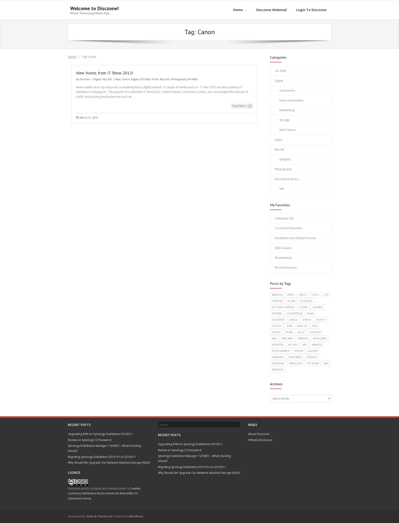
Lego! (278, 140)
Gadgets (284, 159)
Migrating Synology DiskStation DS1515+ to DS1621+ (102, 457)
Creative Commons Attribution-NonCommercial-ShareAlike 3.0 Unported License (104, 493)
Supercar (278, 363)
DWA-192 (302, 326)
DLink (310, 313)
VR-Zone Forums (285, 268)
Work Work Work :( (287, 179)
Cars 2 (303, 294)
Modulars (319, 338)
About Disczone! (258, 434)
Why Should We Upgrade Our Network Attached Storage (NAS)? (109, 463)
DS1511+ (321, 319)
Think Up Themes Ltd (99, 516)
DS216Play (278, 319)
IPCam (289, 332)
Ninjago (317, 344)
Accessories (287, 90)
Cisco (315, 294)
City (326, 294)
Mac (274, 338)
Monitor (278, 344)
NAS (304, 344)
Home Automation (291, 100)
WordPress (136, 516)
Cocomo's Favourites (288, 228)
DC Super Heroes (283, 307)
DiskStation (294, 313)
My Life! (107, 79)
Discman (85, 79)
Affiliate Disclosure (260, 440)
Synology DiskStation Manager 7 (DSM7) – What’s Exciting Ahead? (104, 448)
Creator (277, 301)
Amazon (277, 294)
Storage (284, 120)
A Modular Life (284, 218)
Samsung (278, 357)
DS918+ (307, 319)
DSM (289, 326)
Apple (290, 294)
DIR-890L (277, 313)
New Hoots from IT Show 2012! (104, 73)
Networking (286, 110)
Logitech (315, 332)
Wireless (277, 369)
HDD (314, 326)
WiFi (326, 363)
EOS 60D (145, 79)
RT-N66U (193, 79)
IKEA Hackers (283, 248)
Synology (295, 363)
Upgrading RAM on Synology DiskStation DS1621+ (100, 434)
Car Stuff (280, 71)
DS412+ (293, 319)
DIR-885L (318, 307)
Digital (97, 79)
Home (72, 57)
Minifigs (303, 338)
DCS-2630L (306, 301)
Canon (126, 79)
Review (299, 351)
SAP (281, 189)
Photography (179, 79)
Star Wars (295, 357)
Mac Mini (287, 338)
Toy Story (313, 363)
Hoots (155, 79)
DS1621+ (277, 326)
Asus (118, 79)
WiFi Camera (287, 130)
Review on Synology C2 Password (89, 440)
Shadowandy (283, 258)
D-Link (291, 301)
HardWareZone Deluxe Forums (295, 238)
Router (313, 351)
